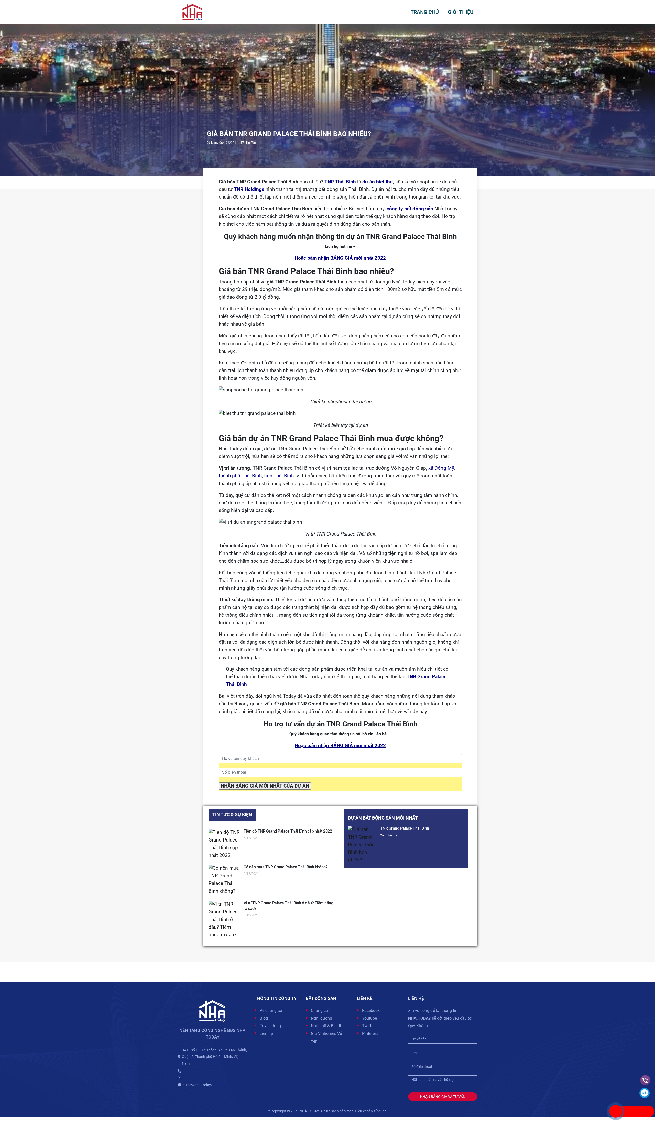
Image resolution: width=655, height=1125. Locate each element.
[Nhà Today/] (192, 12)
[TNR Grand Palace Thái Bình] (362, 845)
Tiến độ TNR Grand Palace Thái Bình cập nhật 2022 (288, 831)
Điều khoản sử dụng (371, 1111)
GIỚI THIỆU (460, 12)
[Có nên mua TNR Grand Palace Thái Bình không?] (225, 880)
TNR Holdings (249, 189)
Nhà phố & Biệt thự (328, 1025)
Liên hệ (266, 1033)
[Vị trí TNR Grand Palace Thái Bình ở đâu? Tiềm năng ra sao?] (225, 920)
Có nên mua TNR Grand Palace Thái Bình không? (286, 867)
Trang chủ (425, 12)
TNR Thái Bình (340, 182)
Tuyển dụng (270, 1025)
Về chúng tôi (271, 1010)
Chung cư (319, 1010)
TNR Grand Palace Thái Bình (404, 828)
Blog (264, 1018)
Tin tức (251, 143)
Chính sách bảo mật (337, 1111)
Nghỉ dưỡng (321, 1018)
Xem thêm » (388, 835)
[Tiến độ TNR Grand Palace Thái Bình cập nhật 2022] (225, 844)
